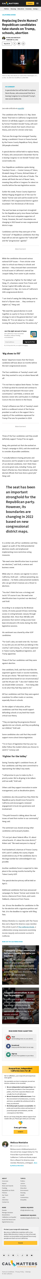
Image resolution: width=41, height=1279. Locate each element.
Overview (5, 1181)
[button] (37, 3)
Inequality (23, 1200)
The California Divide (26, 927)
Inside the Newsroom (8, 1220)
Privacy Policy (19, 1272)
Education (21, 9)
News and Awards (7, 1186)
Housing (13, 9)
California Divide (9, 15)
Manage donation (7, 1212)
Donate (30, 3)
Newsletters (6, 1215)
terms (26, 345)
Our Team (5, 1195)
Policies (4, 1193)
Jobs (3, 1197)
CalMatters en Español (9, 1217)
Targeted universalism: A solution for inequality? (19, 994)
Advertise (5, 1200)
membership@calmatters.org (29, 1218)
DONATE (20, 1132)
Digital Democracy (7, 1222)
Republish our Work (8, 1190)
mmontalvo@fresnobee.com (21, 1146)
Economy (28, 9)
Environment (24, 1190)
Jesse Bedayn (13, 979)
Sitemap (28, 1272)
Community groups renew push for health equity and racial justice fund (20, 953)
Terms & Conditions (8, 1272)
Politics (6, 9)
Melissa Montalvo (14, 37)
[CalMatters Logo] (10, 3)
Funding (4, 1188)
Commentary (24, 1197)
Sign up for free (30, 342)
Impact (4, 1183)
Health (22, 1195)
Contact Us (5, 1202)
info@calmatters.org (26, 1210)
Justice (22, 1183)
